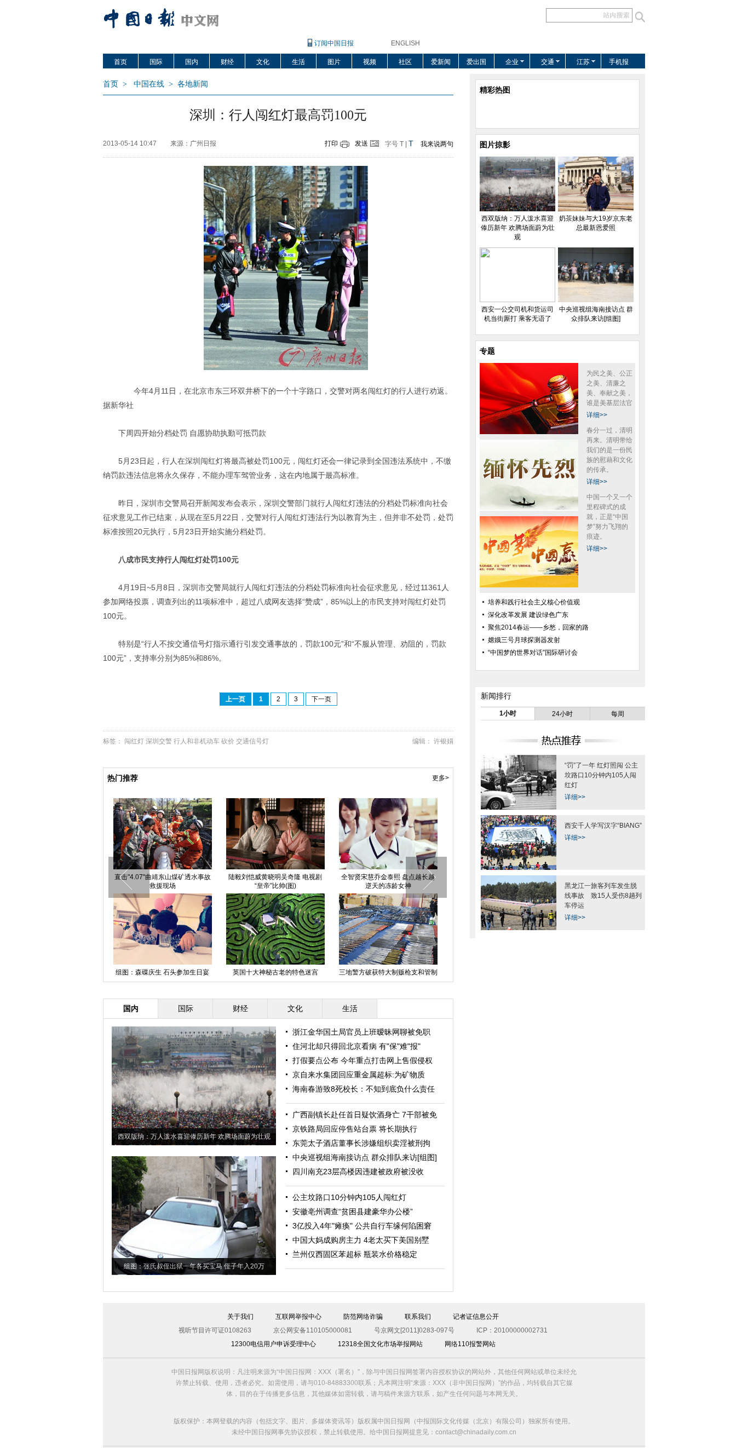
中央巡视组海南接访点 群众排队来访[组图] (364, 1157)
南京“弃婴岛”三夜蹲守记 (390, 972)
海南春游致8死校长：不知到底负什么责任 (363, 1088)
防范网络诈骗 (363, 1316)
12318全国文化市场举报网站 (380, 1344)
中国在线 (149, 84)
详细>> (596, 415)
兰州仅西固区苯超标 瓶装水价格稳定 (354, 1254)
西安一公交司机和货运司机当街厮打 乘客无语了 (390, 881)
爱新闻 (441, 62)
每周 (617, 714)
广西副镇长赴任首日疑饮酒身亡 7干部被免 (364, 1114)
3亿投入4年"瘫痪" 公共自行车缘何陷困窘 (361, 1225)
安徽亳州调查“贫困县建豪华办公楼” (352, 1211)
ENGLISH (405, 43)
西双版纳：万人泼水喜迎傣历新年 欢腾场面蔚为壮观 (165, 881)
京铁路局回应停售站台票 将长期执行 (354, 1128)
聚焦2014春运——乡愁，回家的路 (538, 627)
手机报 (619, 62)
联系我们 (418, 1316)
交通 (547, 62)
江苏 (583, 62)
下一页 (321, 699)
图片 (334, 62)
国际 (156, 62)
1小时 (507, 713)
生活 (298, 62)
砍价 (227, 741)
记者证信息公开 (476, 1316)
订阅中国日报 (334, 43)
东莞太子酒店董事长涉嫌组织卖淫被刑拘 (361, 1143)
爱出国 (476, 62)
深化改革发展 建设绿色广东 (528, 615)
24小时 (562, 714)
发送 (361, 143)
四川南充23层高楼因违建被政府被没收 (358, 1171)
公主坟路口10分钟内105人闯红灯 (349, 1197)
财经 (227, 62)
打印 (331, 143)
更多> (440, 778)
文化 (262, 62)
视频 (369, 62)
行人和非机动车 (197, 741)
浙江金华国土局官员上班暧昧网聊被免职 (361, 1032)
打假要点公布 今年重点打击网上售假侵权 (362, 1060)
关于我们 (240, 1316)
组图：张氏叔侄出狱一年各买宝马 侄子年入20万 (194, 1266)
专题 (487, 351)
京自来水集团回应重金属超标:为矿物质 (358, 1074)
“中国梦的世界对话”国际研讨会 (533, 652)
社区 (405, 62)
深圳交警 (159, 741)
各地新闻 (192, 84)
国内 (191, 62)
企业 (512, 62)
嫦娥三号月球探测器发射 (524, 640)
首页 (120, 62)
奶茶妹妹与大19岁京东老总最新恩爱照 (277, 881)
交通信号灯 (252, 741)
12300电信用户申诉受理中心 (273, 1344)
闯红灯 (134, 741)
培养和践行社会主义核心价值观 (534, 602)
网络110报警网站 (470, 1344)
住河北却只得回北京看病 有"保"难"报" (356, 1046)
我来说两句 (437, 144)
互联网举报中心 (298, 1316)
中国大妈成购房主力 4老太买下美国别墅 (360, 1240)
